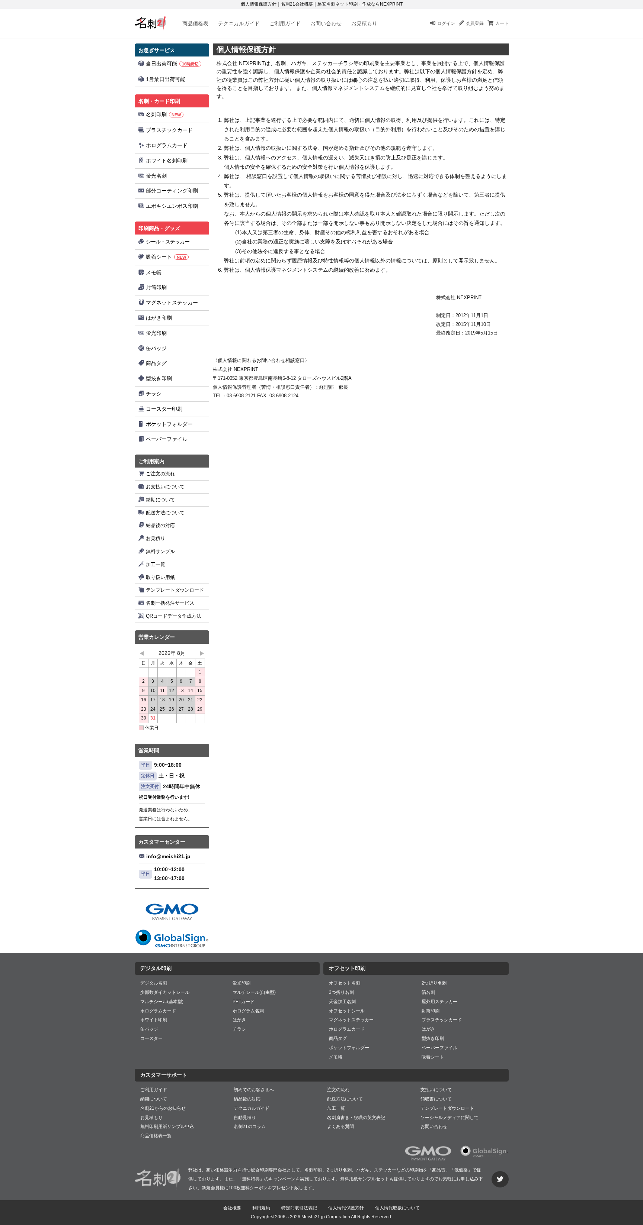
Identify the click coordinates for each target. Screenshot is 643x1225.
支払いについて (436, 1089)
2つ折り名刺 (434, 983)
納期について (160, 499)
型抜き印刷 (159, 378)
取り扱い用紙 (160, 577)
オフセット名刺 (344, 983)
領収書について (436, 1099)
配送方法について (165, 512)
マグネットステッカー (172, 303)
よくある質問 (340, 1126)
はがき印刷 (159, 318)
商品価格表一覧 (156, 1135)
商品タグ (156, 363)
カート (502, 23)
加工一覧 (155, 564)
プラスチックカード (169, 130)
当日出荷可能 (172, 64)
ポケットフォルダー (169, 424)
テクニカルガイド (239, 23)
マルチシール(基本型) (161, 1001)
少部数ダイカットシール (164, 992)
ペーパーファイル (167, 439)
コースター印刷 (164, 409)
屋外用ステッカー (439, 1001)
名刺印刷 (163, 114)
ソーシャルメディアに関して (449, 1117)
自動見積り (245, 1117)
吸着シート (166, 257)
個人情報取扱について (397, 1208)
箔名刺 (428, 992)
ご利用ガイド (285, 23)
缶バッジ (156, 348)
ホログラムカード (167, 145)
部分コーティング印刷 (172, 191)
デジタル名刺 (153, 983)
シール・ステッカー (167, 242)
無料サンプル (160, 551)
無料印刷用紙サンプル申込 (167, 1126)
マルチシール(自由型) (254, 992)
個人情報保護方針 (346, 1208)
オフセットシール (347, 1011)
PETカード (244, 1001)
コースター (151, 1038)
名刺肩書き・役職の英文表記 (356, 1117)
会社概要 (232, 1208)
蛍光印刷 (156, 333)
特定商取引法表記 (299, 1208)
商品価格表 (195, 23)
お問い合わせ (326, 23)
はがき (239, 1019)
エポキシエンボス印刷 (172, 206)
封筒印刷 (156, 287)
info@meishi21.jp (168, 856)
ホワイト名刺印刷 (167, 161)
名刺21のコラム (250, 1126)
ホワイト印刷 (153, 1019)
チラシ (153, 394)
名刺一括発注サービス (170, 603)
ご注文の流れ (160, 473)
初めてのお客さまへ (254, 1089)
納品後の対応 (160, 525)
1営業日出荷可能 (165, 79)
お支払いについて (165, 486)
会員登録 (475, 23)
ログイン (446, 23)
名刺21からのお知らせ (163, 1108)
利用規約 (261, 1208)
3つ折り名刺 (341, 992)
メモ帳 (153, 272)
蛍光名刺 (156, 176)
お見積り (155, 538)
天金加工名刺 (342, 1001)
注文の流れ (338, 1089)
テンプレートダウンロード (175, 590)
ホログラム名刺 (248, 1011)
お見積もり (364, 23)
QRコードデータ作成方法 (173, 616)
